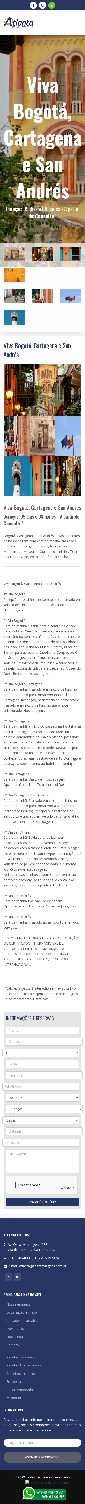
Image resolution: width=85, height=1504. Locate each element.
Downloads (15, 1328)
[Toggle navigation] (75, 20)
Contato (12, 1345)
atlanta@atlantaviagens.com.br (42, 1266)
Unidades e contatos (22, 1320)
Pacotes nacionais (20, 1357)
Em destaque (16, 1381)
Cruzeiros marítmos (21, 1373)
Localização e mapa (21, 1312)
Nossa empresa (18, 1304)
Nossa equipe (16, 1336)
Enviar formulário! (42, 1201)
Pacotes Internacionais (23, 1365)
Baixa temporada (19, 1390)
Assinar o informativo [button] (42, 1457)
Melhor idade (16, 1398)
